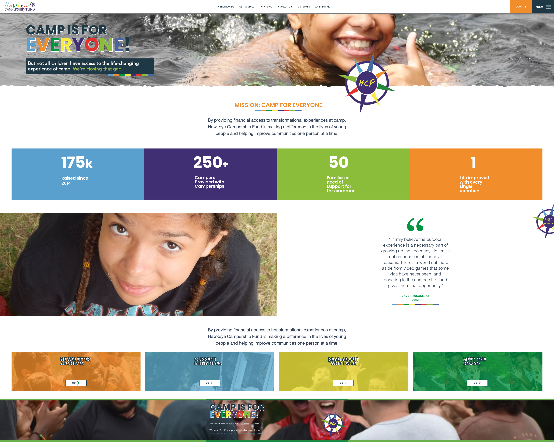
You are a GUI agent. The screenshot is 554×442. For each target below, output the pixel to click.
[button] (539, 7)
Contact (245, 423)
